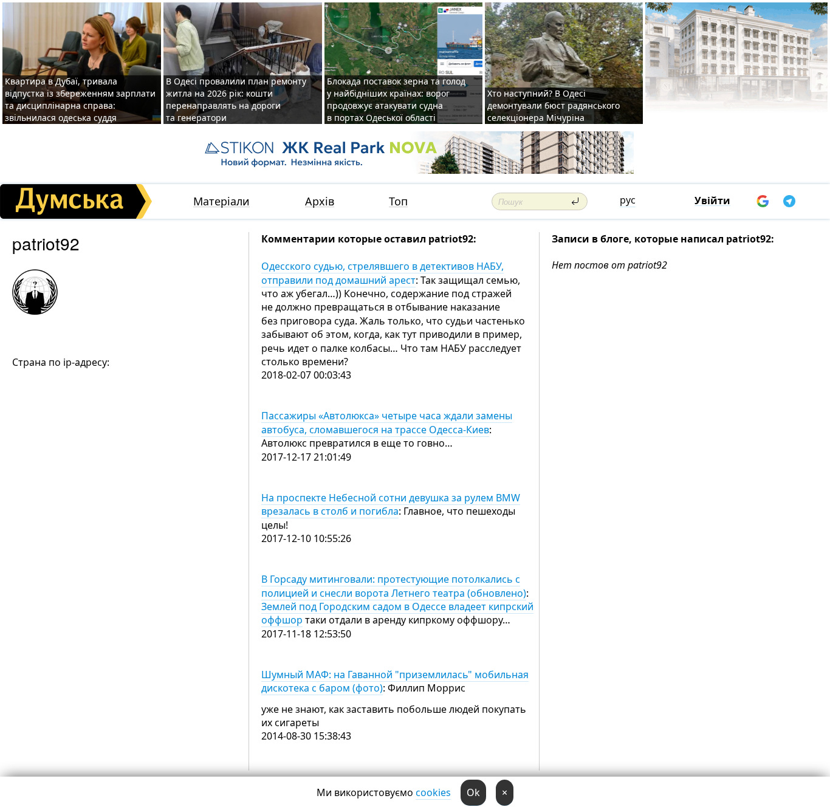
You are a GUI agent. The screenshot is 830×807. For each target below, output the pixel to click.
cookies (433, 792)
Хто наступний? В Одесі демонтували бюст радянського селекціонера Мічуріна (553, 105)
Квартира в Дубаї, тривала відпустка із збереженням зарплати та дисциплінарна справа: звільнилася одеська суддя (80, 99)
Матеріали (221, 201)
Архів (319, 201)
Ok (473, 792)
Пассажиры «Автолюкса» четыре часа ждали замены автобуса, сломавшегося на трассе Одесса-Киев (386, 422)
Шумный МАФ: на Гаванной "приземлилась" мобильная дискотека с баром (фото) (395, 681)
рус (628, 200)
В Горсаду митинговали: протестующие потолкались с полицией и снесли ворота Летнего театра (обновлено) (393, 585)
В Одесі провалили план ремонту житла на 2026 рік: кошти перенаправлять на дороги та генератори (236, 99)
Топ (398, 201)
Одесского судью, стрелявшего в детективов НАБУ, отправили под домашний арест (382, 272)
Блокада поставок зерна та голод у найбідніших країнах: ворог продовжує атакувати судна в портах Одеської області (396, 99)
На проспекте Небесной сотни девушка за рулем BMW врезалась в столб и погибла (390, 504)
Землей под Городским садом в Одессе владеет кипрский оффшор (397, 613)
